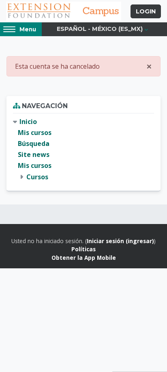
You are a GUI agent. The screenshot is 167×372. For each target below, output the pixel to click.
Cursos (37, 176)
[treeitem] (83, 149)
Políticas (83, 249)
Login (146, 11)
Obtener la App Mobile (83, 257)
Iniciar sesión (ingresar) (120, 241)
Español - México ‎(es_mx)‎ (100, 29)
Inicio (28, 121)
